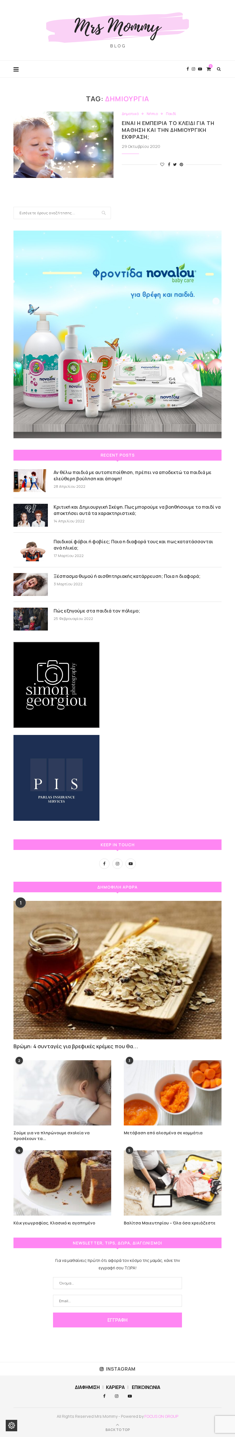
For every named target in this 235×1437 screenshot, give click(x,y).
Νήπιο (152, 114)
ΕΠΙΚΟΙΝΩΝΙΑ (146, 1387)
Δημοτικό (130, 114)
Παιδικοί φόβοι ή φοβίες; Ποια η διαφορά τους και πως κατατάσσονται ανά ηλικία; (133, 544)
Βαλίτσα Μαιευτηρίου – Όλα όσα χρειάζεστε (170, 1223)
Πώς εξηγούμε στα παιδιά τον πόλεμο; (97, 611)
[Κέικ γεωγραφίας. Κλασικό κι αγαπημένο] (62, 1182)
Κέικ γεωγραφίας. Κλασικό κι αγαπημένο (54, 1223)
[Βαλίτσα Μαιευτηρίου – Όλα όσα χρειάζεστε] (173, 1182)
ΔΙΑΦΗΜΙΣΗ (87, 1387)
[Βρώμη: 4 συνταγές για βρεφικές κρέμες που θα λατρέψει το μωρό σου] (117, 970)
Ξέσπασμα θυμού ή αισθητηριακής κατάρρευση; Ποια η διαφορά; (127, 576)
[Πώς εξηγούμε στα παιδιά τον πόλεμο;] (30, 619)
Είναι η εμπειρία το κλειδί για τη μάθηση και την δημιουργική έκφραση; (168, 130)
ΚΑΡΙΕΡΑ (115, 1387)
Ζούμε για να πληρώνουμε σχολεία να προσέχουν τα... (51, 1135)
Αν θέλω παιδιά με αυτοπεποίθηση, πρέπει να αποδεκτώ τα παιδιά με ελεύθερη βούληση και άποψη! (132, 475)
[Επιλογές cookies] (11, 1425)
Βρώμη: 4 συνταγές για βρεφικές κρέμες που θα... (75, 1046)
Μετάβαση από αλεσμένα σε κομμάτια (163, 1132)
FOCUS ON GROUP (161, 1416)
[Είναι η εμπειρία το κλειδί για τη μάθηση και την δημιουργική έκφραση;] (63, 145)
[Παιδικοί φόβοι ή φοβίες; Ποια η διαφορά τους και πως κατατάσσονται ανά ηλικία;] (30, 549)
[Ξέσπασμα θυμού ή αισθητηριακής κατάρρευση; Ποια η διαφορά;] (30, 584)
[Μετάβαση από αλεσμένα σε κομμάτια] (173, 1092)
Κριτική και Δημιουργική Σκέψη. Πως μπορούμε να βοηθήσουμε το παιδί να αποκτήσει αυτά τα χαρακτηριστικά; (137, 510)
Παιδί (171, 114)
